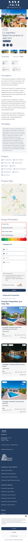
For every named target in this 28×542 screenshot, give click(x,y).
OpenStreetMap (19, 215)
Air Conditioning (7, 159)
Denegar (14, 532)
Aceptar (14, 528)
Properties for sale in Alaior (7, 488)
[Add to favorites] (4, 45)
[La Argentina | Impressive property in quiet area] (14, 198)
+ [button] (3, 185)
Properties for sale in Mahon (7, 491)
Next (26, 18)
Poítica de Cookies (9, 539)
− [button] (3, 187)
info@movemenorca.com (7, 449)
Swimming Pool (7, 171)
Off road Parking (7, 168)
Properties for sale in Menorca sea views (10, 480)
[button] (26, 516)
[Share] (11, 45)
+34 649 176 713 (14, 7)
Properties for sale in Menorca (8, 504)
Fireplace (5, 165)
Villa (3, 334)
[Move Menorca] (14, 3)
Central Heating (19, 159)
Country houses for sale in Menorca (9, 477)
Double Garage (18, 162)
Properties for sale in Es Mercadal (9, 501)
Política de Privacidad (18, 539)
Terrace (16, 171)
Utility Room (6, 175)
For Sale (5, 29)
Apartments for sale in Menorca (8, 473)
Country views (7, 162)
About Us (3, 513)
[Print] (7, 45)
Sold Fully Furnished (21, 168)
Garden (13, 165)
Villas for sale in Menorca (7, 470)
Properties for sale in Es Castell (8, 498)
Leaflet (14, 215)
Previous (1, 18)
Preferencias (14, 536)
